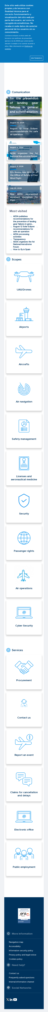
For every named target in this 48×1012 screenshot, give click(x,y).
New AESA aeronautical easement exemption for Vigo (24, 197)
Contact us (14, 973)
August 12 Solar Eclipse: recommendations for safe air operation (24, 131)
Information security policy (21, 950)
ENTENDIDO (36, 58)
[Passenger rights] (24, 542)
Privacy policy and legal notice (22, 954)
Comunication (21, 92)
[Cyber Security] (24, 617)
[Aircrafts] (24, 356)
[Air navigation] (24, 393)
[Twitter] (7, 999)
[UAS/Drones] (24, 281)
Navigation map (16, 942)
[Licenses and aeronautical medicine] (24, 471)
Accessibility (15, 946)
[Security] (24, 505)
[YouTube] (15, 999)
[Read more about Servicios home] (28, 672)
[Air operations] (24, 580)
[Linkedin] (11, 999)
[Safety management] (24, 430)
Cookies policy (15, 959)
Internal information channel (21, 981)
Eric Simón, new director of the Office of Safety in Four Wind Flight (24, 175)
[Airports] (24, 318)
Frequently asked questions (21, 977)
